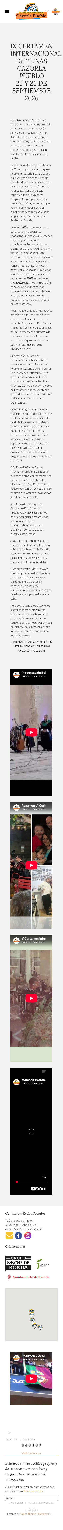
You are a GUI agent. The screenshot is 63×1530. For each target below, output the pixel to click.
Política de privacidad (41, 1502)
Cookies (33, 1509)
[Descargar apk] (55, 11)
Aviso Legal (16, 1502)
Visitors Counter (31, 1453)
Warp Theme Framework (35, 1513)
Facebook (11, 1439)
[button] (32, 1314)
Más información (34, 1491)
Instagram (29, 1439)
